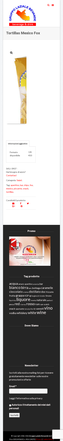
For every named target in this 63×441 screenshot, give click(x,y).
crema (25, 292)
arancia (36, 284)
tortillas (9, 192)
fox (31, 185)
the (31, 309)
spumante (20, 309)
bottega (36, 287)
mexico (9, 188)
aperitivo (15, 185)
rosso (30, 304)
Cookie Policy (48, 439)
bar (21, 185)
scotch (46, 304)
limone (49, 296)
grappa (20, 295)
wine (41, 312)
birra (24, 288)
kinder (42, 296)
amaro (21, 284)
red (17, 304)
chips (26, 185)
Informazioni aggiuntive (17, 143)
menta (33, 300)
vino (48, 307)
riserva (23, 304)
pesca (11, 304)
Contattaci (11, 175)
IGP (27, 295)
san (41, 304)
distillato (35, 291)
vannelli (40, 308)
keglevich (36, 296)
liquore (23, 299)
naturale (41, 300)
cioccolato (16, 291)
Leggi (12, 398)
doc (43, 291)
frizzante (50, 292)
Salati (19, 180)
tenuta (27, 309)
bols (30, 288)
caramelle (47, 288)
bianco (14, 287)
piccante (18, 188)
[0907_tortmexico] (11, 52)
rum (37, 304)
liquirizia (12, 300)
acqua (13, 283)
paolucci (50, 300)
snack (25, 188)
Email (13, 386)
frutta (12, 295)
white (32, 313)
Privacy (39, 439)
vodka (12, 313)
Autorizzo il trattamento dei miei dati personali (29, 406)
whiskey (22, 313)
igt (30, 296)
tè (34, 309)
